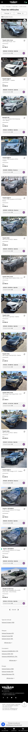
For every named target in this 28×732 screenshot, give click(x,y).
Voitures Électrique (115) (8, 674)
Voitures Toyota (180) (7, 636)
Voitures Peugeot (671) (8, 633)
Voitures (2, 6)
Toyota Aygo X (6, 79)
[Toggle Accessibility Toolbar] (3, 724)
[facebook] (3, 697)
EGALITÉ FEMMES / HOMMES (11, 705)
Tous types (8, 6)
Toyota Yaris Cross (7, 40)
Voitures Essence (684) (8, 669)
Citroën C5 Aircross (7, 588)
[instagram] (7, 697)
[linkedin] (15, 697)
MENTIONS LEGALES (7, 707)
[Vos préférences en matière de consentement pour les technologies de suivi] (1, 549)
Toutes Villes (14, 6)
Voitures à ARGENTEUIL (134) (9, 656)
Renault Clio (5, 117)
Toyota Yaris (5, 238)
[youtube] (11, 697)
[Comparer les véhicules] (24, 40)
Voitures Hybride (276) (7, 671)
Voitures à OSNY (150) (7, 654)
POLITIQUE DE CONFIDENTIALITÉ (9, 708)
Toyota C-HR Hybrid (8, 508)
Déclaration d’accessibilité (9, 709)
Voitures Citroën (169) (7, 638)
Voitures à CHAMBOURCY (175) (10, 651)
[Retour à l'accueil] (13, 2)
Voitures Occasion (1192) (8, 622)
